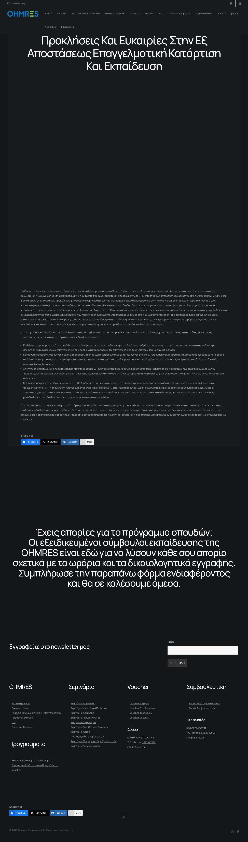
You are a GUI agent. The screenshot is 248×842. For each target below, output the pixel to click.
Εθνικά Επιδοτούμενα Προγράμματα (32, 760)
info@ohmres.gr (18, 3)
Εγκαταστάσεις (20, 708)
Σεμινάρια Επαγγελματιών (85, 746)
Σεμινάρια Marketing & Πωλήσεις (89, 708)
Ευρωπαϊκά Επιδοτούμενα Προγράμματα (35, 765)
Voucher (16, 770)
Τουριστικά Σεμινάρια (83, 722)
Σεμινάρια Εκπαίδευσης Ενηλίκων (89, 727)
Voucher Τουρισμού (141, 712)
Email (171, 642)
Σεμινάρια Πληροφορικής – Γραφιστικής (94, 741)
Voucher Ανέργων (139, 703)
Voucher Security (139, 717)
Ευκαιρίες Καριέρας (23, 727)
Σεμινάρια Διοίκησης (82, 712)
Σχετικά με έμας (21, 703)
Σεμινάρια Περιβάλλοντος (85, 717)
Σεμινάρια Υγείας (80, 731)
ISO (14, 722)
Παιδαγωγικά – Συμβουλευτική (88, 736)
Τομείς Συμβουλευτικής (202, 708)
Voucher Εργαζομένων (142, 708)
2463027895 (208, 732)
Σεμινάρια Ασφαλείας (83, 703)
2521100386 (149, 742)
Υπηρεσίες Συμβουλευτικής (204, 703)
